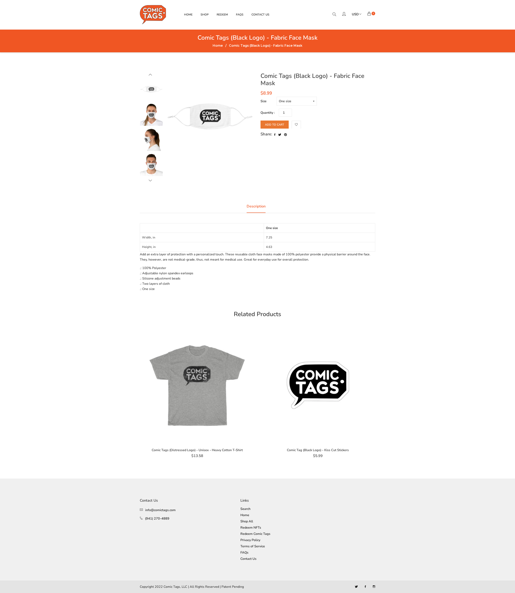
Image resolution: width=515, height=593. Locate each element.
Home (188, 15)
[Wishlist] (296, 125)
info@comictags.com (160, 510)
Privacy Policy (250, 540)
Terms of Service (252, 546)
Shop (205, 15)
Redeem (222, 15)
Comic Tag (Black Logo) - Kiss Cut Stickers (318, 450)
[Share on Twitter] (279, 134)
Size (264, 101)
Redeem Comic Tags (255, 533)
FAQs (239, 15)
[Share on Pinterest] (285, 134)
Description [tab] (256, 206)
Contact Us (260, 15)
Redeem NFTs (250, 527)
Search (245, 508)
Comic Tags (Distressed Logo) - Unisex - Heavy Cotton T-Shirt (197, 450)
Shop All (246, 521)
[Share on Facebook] (274, 134)
